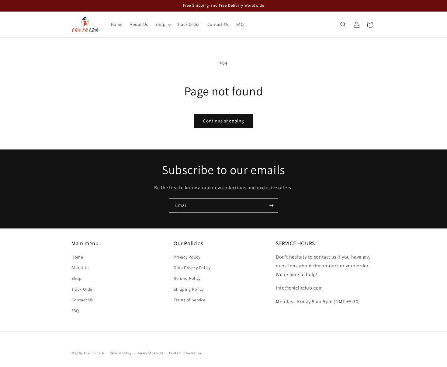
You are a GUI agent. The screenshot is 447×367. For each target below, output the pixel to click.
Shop (76, 278)
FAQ (75, 310)
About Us (80, 268)
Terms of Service (190, 300)
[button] (163, 24)
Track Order (82, 289)
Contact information (185, 353)
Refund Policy (187, 278)
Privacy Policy (187, 257)
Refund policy (120, 353)
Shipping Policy (189, 289)
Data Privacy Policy (192, 268)
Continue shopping (223, 121)
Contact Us (82, 300)
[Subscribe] (271, 205)
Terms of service (150, 353)
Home (77, 257)
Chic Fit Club (94, 353)
